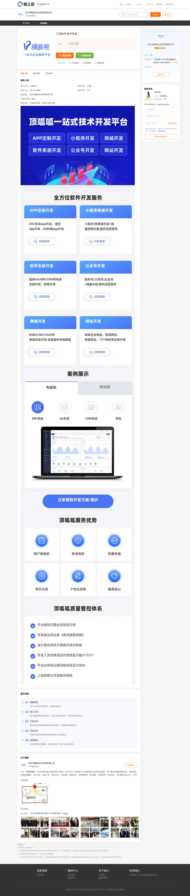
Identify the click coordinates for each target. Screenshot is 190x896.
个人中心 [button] (138, 4)
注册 (171, 4)
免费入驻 (150, 4)
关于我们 (102, 874)
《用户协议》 (152, 131)
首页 (121, 4)
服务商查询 (103, 877)
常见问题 (40, 874)
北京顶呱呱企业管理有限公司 (38, 12)
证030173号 (72, 889)
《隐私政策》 (161, 131)
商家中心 (160, 4)
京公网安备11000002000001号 (91, 889)
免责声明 (71, 877)
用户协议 (71, 874)
